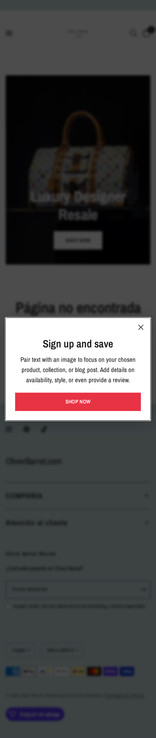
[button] (78, 401)
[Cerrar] (141, 327)
